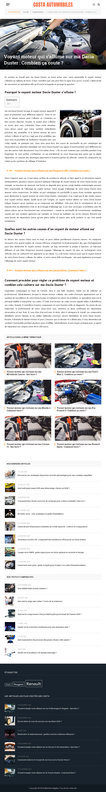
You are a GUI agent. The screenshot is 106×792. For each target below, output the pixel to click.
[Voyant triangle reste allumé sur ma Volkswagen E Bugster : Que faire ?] (10, 708)
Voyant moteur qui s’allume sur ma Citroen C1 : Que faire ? (28, 445)
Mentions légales (52, 788)
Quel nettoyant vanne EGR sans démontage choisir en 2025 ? (44, 488)
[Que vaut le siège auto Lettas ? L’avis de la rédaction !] (10, 600)
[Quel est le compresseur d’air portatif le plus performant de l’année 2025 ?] (10, 613)
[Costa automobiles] (53, 4)
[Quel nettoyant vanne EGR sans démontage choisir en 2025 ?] (10, 487)
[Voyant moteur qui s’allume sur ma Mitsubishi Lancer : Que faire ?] (28, 355)
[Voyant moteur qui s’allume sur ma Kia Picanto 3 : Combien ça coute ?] (78, 392)
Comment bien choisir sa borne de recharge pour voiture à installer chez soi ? (51, 501)
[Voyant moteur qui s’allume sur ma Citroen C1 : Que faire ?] (28, 428)
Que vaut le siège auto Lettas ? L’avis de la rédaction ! (40, 601)
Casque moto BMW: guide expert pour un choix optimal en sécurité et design (51, 552)
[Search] (98, 4)
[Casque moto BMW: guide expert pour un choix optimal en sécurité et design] (10, 551)
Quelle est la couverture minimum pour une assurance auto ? (44, 627)
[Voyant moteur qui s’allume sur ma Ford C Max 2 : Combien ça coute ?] (78, 355)
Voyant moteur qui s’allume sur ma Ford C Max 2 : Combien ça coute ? (77, 373)
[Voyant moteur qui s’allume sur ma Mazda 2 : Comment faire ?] (28, 392)
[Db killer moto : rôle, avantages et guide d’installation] (10, 513)
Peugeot (18, 684)
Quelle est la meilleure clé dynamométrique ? (37, 652)
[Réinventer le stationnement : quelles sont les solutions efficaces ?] (10, 733)
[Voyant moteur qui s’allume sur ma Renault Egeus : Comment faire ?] (78, 428)
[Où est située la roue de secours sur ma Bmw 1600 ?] (10, 720)
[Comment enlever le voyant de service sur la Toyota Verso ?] (10, 759)
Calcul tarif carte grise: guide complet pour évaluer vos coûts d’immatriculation (52, 565)
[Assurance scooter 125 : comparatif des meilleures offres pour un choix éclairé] (10, 539)
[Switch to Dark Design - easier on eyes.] (94, 4)
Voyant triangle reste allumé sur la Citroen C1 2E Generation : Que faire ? (49, 747)
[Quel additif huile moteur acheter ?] (10, 588)
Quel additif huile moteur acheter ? (32, 588)
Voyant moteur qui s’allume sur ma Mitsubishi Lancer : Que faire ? (24, 373)
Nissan (8, 684)
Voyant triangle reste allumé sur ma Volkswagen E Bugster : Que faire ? (48, 708)
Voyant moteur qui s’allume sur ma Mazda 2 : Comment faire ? (29, 409)
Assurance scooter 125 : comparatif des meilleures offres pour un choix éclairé (52, 539)
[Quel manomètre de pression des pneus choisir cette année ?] (10, 639)
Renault (33, 683)
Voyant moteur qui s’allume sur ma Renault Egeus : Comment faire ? (78, 445)
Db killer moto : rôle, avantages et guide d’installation (40, 514)
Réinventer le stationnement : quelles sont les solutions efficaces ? (46, 734)
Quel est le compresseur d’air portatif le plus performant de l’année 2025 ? (50, 614)
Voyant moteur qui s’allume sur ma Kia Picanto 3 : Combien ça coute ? (76, 409)
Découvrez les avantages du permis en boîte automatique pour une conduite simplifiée (55, 475)
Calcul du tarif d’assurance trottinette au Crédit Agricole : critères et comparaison (52, 526)
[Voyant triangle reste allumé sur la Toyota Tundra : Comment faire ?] (10, 772)
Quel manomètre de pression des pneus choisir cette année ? (44, 640)
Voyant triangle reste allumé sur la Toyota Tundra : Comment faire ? (47, 772)
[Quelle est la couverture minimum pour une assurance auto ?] (10, 626)
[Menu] (8, 4)
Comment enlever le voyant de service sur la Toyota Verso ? (44, 760)
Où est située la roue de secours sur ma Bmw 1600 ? (40, 721)
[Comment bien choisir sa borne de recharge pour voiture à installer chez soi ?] (10, 500)
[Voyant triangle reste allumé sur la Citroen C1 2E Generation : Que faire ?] (10, 746)
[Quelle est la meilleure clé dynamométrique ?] (10, 652)
